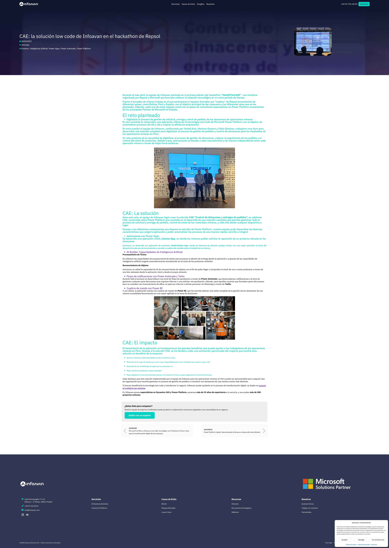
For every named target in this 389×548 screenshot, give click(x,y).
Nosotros (210, 4)
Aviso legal (374, 544)
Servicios (175, 4)
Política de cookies (351, 544)
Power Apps (54, 48)
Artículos (25, 45)
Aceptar (345, 540)
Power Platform (84, 48)
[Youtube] (27, 514)
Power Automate (68, 48)
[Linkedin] (22, 514)
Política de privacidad (364, 544)
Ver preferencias (378, 540)
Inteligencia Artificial (39, 48)
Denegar (361, 540)
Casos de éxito (188, 4)
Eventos (25, 48)
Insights (200, 4)
